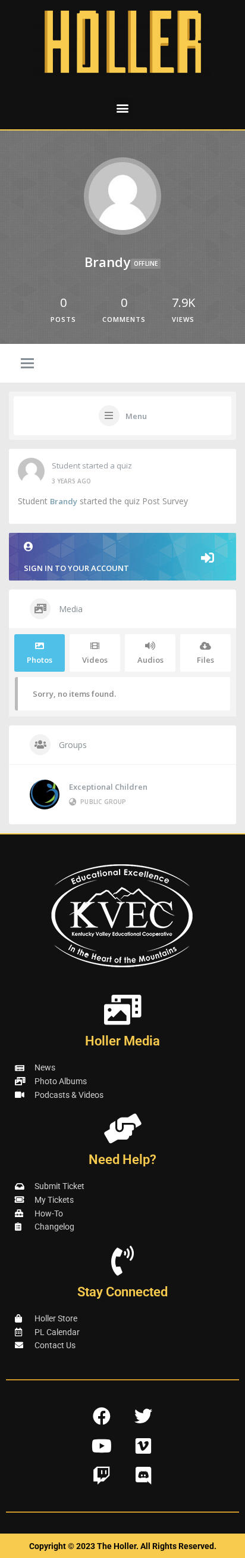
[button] (123, 107)
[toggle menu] (27, 364)
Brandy (63, 501)
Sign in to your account (76, 568)
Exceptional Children (108, 786)
